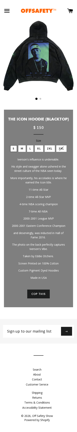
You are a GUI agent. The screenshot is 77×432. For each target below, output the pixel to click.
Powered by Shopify (37, 420)
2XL (50, 148)
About (37, 374)
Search (37, 369)
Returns (37, 397)
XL (39, 148)
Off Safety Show (42, 416)
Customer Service (37, 384)
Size (38, 140)
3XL (61, 148)
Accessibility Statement (37, 407)
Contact (37, 379)
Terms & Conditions (37, 402)
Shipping (37, 393)
